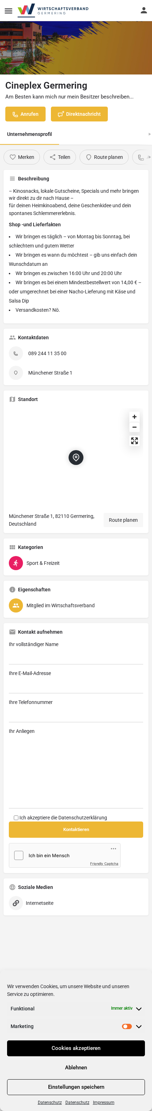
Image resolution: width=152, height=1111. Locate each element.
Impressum (104, 1102)
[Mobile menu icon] (8, 11)
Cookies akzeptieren (76, 1048)
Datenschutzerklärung (82, 817)
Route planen (123, 520)
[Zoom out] (134, 427)
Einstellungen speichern (76, 1087)
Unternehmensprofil (29, 134)
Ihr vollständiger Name (33, 644)
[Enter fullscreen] (134, 441)
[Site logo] (53, 11)
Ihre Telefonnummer (31, 702)
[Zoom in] (134, 417)
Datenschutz (50, 1102)
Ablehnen (76, 1067)
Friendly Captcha (104, 863)
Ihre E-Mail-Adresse (30, 673)
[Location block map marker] (76, 457)
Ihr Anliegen (22, 731)
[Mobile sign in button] (143, 10)
